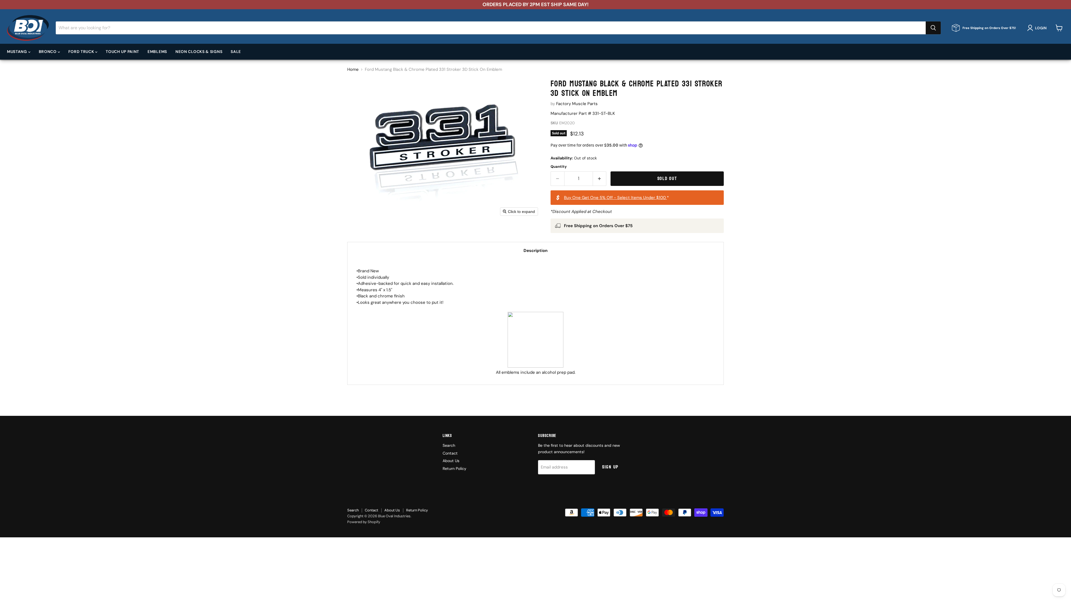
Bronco (48, 51)
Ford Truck (81, 51)
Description (535, 250)
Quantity (559, 166)
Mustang (17, 51)
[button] (1038, 28)
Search (449, 445)
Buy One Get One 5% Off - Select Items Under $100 (615, 197)
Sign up (610, 467)
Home (353, 69)
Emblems (157, 51)
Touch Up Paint (122, 51)
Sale (236, 51)
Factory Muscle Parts (577, 103)
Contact (450, 453)
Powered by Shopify (363, 522)
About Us (451, 460)
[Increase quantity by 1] (600, 178)
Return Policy (454, 468)
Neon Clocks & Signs (198, 51)
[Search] (933, 27)
